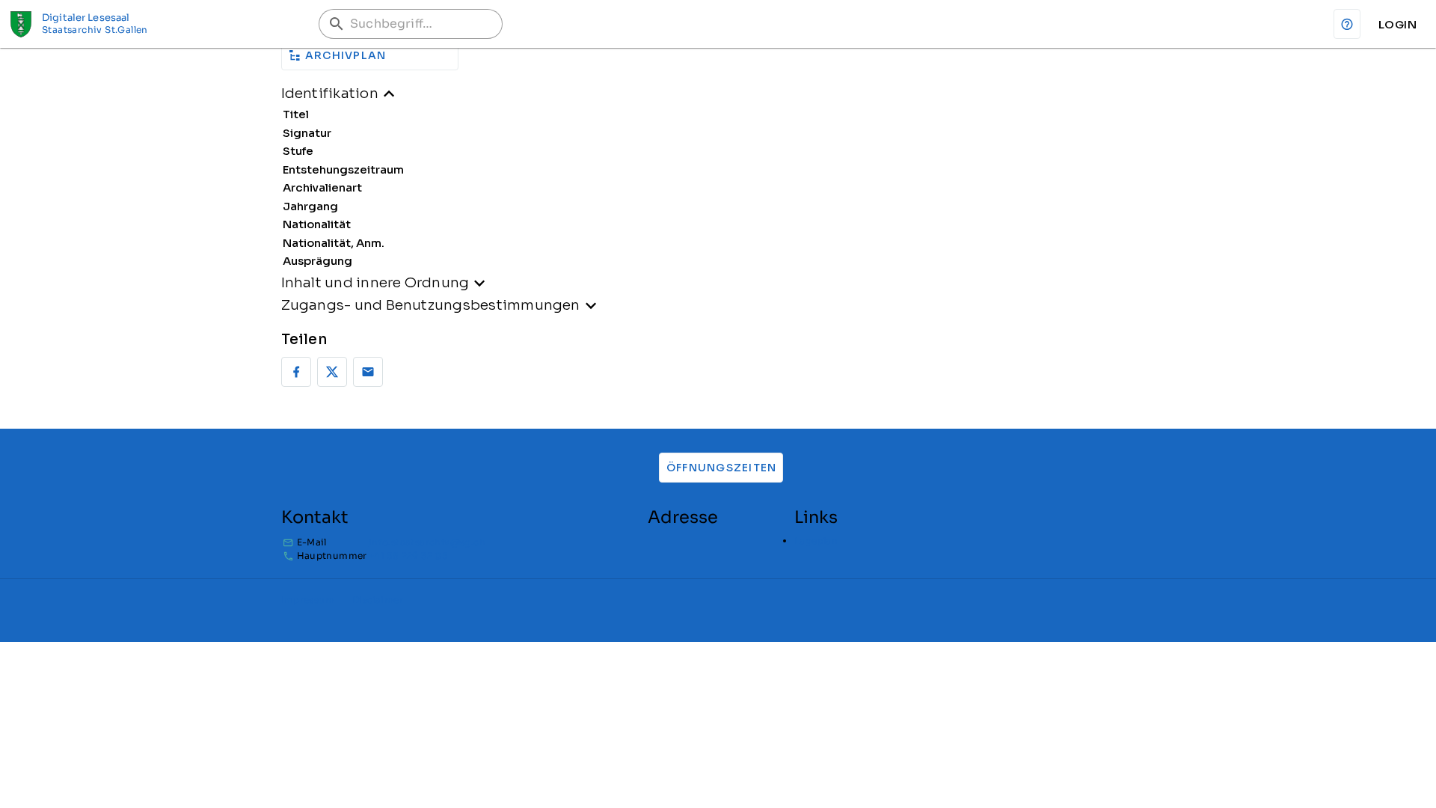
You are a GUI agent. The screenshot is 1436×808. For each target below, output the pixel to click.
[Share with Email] (368, 372)
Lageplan (816, 540)
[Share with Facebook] (296, 372)
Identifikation (329, 93)
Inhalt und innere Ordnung (375, 282)
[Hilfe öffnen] (1347, 24)
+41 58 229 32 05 (408, 555)
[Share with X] (332, 372)
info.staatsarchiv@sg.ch (427, 542)
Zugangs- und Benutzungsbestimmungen (430, 304)
